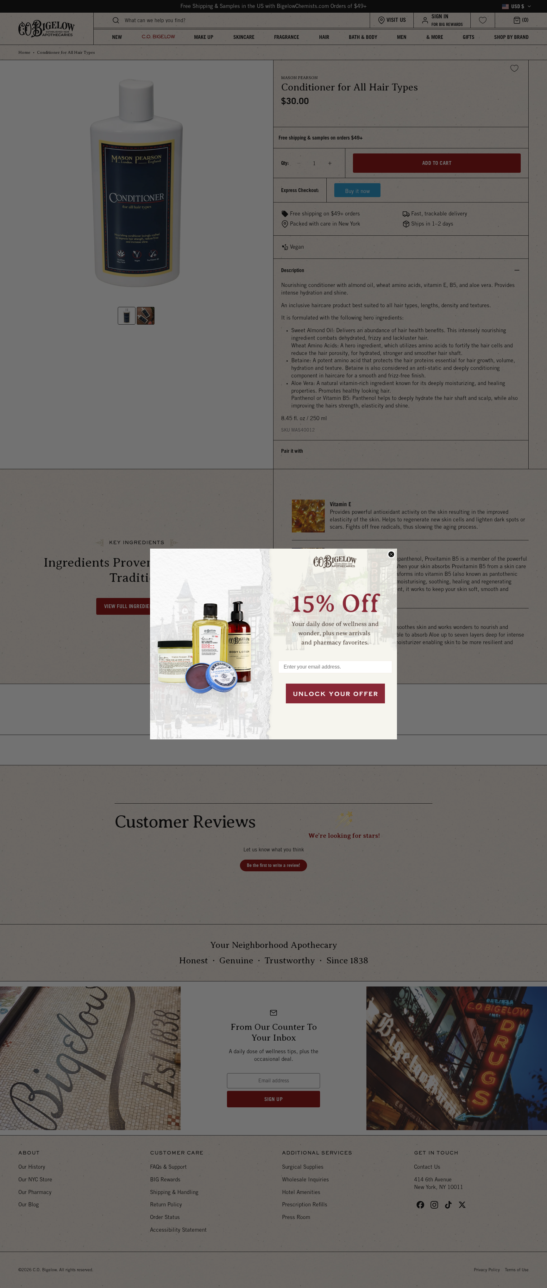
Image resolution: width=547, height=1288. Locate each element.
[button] (335, 601)
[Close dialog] (391, 554)
